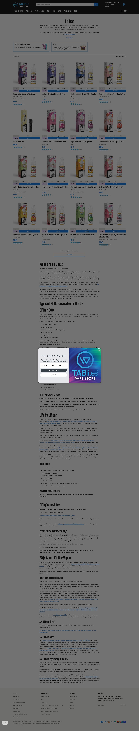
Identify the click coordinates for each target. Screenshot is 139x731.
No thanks (54, 375)
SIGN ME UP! (54, 370)
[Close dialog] (99, 349)
